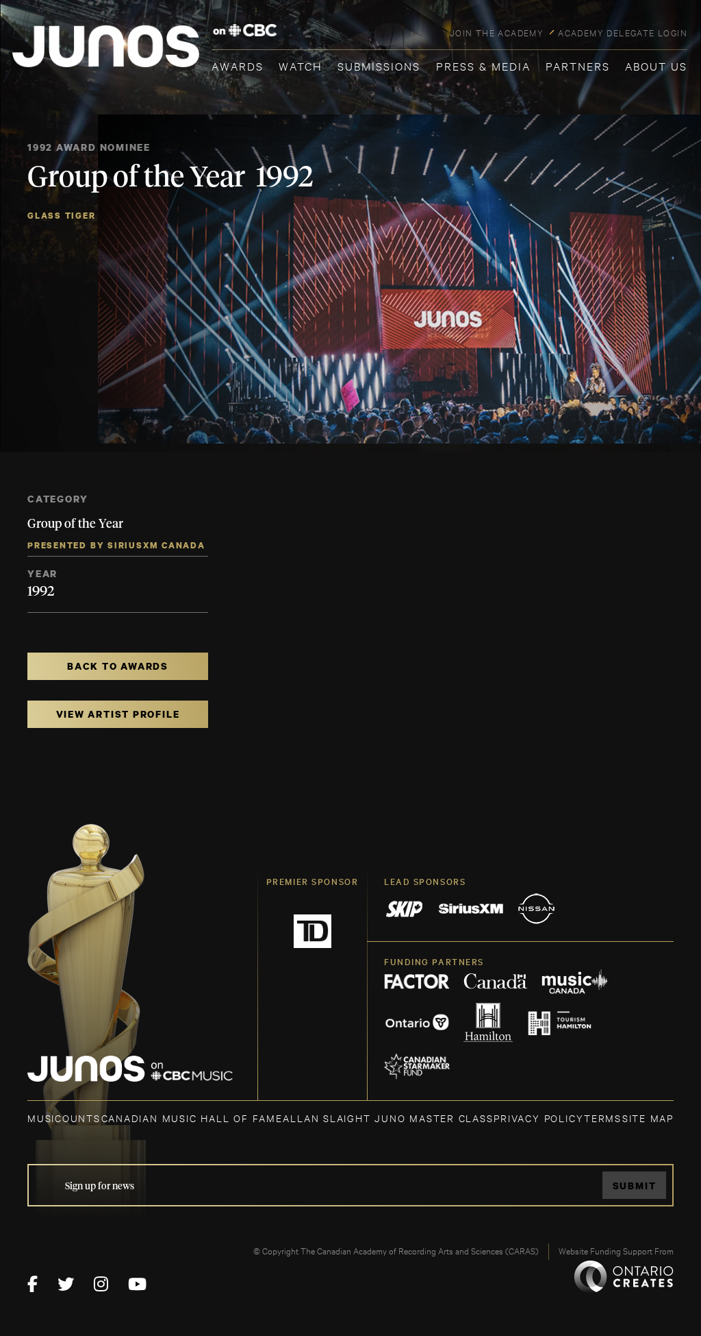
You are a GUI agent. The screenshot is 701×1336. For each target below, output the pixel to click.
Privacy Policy (538, 1117)
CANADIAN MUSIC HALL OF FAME (192, 1117)
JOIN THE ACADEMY (497, 32)
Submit (635, 1185)
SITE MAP (648, 1117)
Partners (578, 65)
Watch (300, 65)
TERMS (603, 1117)
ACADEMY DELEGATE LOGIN (622, 32)
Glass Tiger (61, 215)
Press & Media (483, 65)
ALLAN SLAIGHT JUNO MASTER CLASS (388, 1117)
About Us (656, 65)
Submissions (378, 65)
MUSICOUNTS (64, 1117)
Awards (238, 65)
